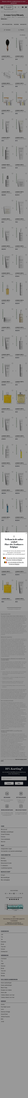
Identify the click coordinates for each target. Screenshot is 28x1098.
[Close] (26, 533)
